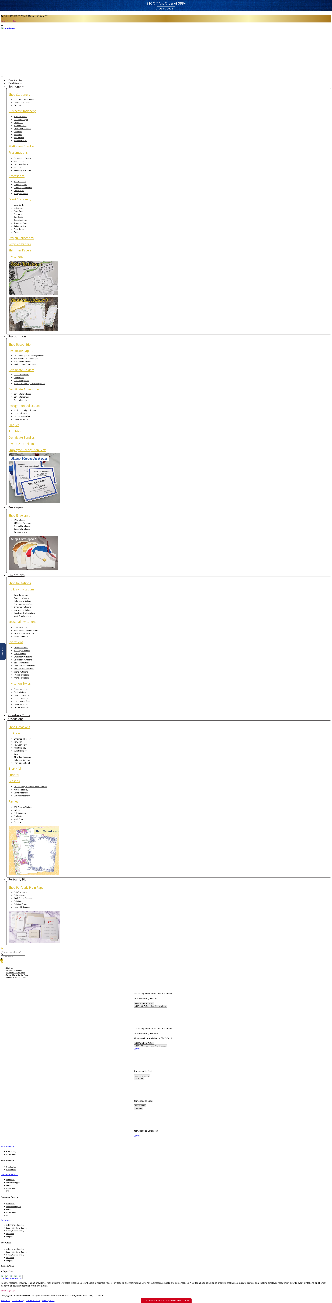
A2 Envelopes (19, 520)
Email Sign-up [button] (15, 83)
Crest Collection (20, 413)
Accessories (17, 176)
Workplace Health (21, 193)
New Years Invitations (22, 610)
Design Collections (21, 238)
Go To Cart (139, 1079)
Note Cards (18, 208)
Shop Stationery (19, 94)
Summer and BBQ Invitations (26, 630)
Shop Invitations (20, 583)
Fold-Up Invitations (21, 695)
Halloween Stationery (22, 760)
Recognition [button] (17, 336)
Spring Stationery (21, 793)
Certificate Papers (21, 351)
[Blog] (7, 1278)
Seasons (14, 781)
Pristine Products (20, 140)
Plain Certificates (20, 904)
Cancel (137, 1048)
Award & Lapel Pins (22, 444)
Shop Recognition (20, 344)
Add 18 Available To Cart (144, 1003)
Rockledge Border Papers (16, 977)
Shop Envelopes (19, 515)
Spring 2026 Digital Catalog (16, 1228)
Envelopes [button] (15, 507)
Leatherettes (19, 377)
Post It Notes (19, 137)
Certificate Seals (20, 400)
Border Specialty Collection (25, 410)
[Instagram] (21, 1278)
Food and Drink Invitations (24, 665)
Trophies (15, 431)
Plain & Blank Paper (22, 102)
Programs (18, 214)
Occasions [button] (15, 719)
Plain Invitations (20, 895)
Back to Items (140, 1106)
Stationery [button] (16, 86)
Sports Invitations (21, 672)
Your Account (7, 1146)
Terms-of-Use (33, 1300)
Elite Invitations (20, 692)
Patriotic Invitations (21, 598)
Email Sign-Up (8, 1290)
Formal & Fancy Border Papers (17, 975)
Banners (17, 167)
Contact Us (10, 1179)
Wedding (17, 822)
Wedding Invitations (22, 650)
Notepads (18, 131)
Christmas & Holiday (22, 739)
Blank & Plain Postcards (23, 898)
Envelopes (18, 105)
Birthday (17, 810)
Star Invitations (20, 653)
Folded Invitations (21, 704)
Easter (16, 754)
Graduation (18, 816)
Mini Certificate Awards (23, 361)
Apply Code (166, 8)
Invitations (16, 256)
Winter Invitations (21, 636)
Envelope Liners (20, 532)
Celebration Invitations (23, 660)
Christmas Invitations (22, 607)
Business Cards (20, 125)
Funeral (14, 775)
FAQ (7, 1191)
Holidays (14, 733)
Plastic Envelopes (21, 164)
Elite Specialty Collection (23, 416)
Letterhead (18, 122)
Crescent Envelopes (22, 526)
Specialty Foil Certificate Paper (26, 358)
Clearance (10, 1233)
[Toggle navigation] (2, 76)
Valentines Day (20, 748)
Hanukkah (18, 742)
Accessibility (18, 1300)
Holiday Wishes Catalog (15, 1231)
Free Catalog (11, 1151)
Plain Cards (18, 901)
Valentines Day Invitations (24, 613)
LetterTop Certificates (22, 128)
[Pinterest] (16, 1278)
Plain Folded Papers (22, 907)
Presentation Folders (22, 158)
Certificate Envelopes (22, 394)
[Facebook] (12, 1278)
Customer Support (13, 1182)
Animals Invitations (21, 678)
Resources (6, 1220)
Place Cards (18, 211)
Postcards (18, 134)
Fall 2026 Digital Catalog (15, 1225)
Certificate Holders (21, 370)
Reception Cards (20, 220)
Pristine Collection (21, 419)
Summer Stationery (22, 796)
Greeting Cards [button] (19, 715)
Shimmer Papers (20, 250)
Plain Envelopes (20, 892)
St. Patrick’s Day (20, 751)
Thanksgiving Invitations (23, 604)
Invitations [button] (16, 575)
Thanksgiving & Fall (22, 763)
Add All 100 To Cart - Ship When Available (150, 1006)
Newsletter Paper (21, 119)
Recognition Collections (24, 406)
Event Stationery (20, 199)
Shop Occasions (19, 727)
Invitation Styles (20, 683)
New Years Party (20, 745)
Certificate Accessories (24, 389)
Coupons (9, 1236)
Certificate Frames (21, 397)
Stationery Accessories (23, 170)
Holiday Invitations (21, 589)
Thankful (15, 768)
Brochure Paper (20, 116)
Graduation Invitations (23, 657)
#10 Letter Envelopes (22, 523)
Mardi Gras (18, 819)
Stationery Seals (20, 184)
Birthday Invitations (21, 663)
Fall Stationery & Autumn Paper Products (30, 786)
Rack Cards (18, 217)
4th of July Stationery (22, 757)
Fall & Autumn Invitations (24, 633)
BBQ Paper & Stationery (23, 807)
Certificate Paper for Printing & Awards (29, 355)
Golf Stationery (20, 813)
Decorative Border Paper (24, 99)
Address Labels (20, 181)
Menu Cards (19, 205)
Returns (9, 1185)
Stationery (10, 968)
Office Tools (19, 190)
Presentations (18, 152)
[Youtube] (3, 1278)
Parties (13, 801)
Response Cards (20, 223)
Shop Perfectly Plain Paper (27, 887)
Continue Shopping (142, 1076)
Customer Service (9, 1174)
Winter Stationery (21, 790)
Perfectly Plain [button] (18, 879)
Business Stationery (22, 111)
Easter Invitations (21, 595)
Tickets (16, 232)
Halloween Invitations (22, 601)
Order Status (11, 1154)
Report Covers (20, 161)
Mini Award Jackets (21, 380)
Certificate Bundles (22, 437)
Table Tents (19, 229)
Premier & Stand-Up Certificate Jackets (29, 383)
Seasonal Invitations (22, 622)
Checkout (138, 1108)
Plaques (14, 425)
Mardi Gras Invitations (23, 616)
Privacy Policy (48, 1300)
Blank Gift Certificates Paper (25, 364)
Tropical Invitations (21, 675)
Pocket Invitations (21, 698)
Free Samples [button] (15, 80)
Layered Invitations (21, 707)
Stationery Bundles (22, 146)
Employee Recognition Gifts (27, 450)
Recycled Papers (20, 244)
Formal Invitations (21, 647)
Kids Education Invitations (24, 668)
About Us (5, 1300)
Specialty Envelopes (22, 529)
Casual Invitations (21, 689)
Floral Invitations (20, 627)
